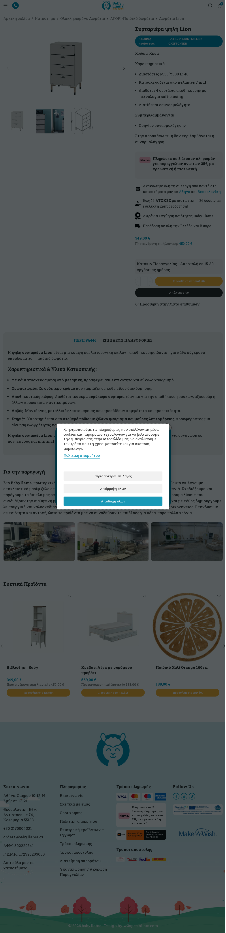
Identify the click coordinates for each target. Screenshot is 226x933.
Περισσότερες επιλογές (113, 476)
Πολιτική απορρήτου (82, 455)
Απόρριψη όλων (113, 488)
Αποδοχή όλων (113, 501)
